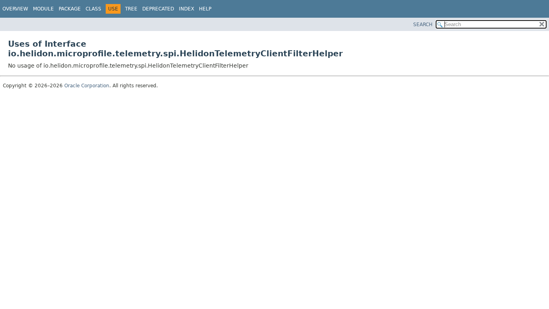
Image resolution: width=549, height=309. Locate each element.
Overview (15, 9)
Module (43, 9)
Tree (131, 9)
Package (70, 9)
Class (93, 9)
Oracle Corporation (86, 86)
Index (186, 9)
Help (205, 9)
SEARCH (422, 24)
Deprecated (158, 9)
